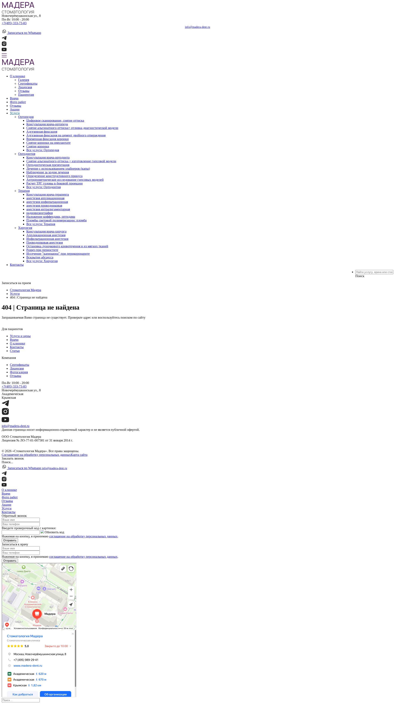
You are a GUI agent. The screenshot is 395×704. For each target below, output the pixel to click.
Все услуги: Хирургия (42, 261)
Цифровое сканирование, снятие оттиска (55, 120)
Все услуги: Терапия (40, 224)
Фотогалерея (19, 372)
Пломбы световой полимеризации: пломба (56, 220)
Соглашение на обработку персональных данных (36, 454)
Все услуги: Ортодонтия (43, 187)
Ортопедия (26, 117)
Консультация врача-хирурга (46, 231)
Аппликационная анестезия (45, 235)
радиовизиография (39, 213)
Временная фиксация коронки (47, 139)
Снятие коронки (37, 146)
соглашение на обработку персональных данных (83, 536)
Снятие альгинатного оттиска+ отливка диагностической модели (72, 128)
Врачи (14, 98)
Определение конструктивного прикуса (54, 176)
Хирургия (25, 227)
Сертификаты (27, 83)
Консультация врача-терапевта (47, 194)
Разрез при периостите (42, 250)
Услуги (15, 113)
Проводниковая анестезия (44, 242)
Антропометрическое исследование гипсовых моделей (65, 179)
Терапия (24, 190)
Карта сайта (79, 454)
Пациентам (26, 94)
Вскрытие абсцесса (39, 257)
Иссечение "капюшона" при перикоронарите (58, 253)
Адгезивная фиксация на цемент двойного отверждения (66, 135)
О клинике (17, 76)
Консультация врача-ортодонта (48, 157)
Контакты (17, 264)
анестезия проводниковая (44, 205)
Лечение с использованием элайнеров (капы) (58, 168)
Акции (15, 109)
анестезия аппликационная (45, 198)
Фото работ (18, 102)
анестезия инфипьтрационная (47, 202)
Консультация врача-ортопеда (47, 124)
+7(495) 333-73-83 (14, 23)
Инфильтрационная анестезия (47, 239)
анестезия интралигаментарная (48, 209)
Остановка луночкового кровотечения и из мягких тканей (67, 246)
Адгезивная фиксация (41, 131)
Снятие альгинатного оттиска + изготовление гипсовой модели (71, 161)
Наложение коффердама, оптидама (50, 216)
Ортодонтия (26, 154)
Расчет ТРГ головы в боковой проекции (54, 183)
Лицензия (25, 87)
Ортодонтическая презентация (47, 165)
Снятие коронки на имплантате (48, 142)
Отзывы (23, 91)
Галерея (23, 80)
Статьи (15, 351)
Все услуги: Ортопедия (42, 150)
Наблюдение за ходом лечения (47, 172)
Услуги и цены (20, 336)
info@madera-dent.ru (197, 27)
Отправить (9, 540)
